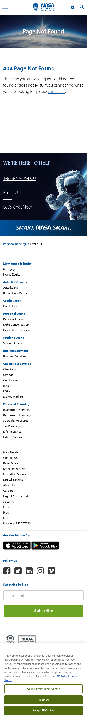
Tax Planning (11, 426)
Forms (7, 507)
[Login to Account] (72, 7)
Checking (9, 369)
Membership (11, 452)
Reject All (43, 699)
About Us (9, 485)
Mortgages (10, 269)
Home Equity (11, 274)
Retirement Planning (17, 415)
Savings (8, 375)
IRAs (6, 386)
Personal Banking (14, 244)
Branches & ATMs (14, 469)
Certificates (10, 380)
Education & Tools (14, 474)
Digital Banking (13, 480)
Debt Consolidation (16, 324)
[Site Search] (82, 7)
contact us (56, 91)
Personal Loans (13, 319)
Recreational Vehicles (17, 293)
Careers (8, 490)
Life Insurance (12, 431)
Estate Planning (13, 437)
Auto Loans (10, 287)
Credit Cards (11, 306)
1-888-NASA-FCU (19, 178)
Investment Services (16, 410)
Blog (6, 512)
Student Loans (12, 343)
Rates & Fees (11, 463)
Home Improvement (17, 330)
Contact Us (10, 458)
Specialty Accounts (15, 421)
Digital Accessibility (16, 496)
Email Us (11, 192)
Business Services (14, 356)
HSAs (6, 391)
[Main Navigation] (5, 7)
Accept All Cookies (43, 710)
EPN (5, 518)
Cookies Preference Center (43, 688)
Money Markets (13, 397)
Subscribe (43, 610)
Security (8, 501)
